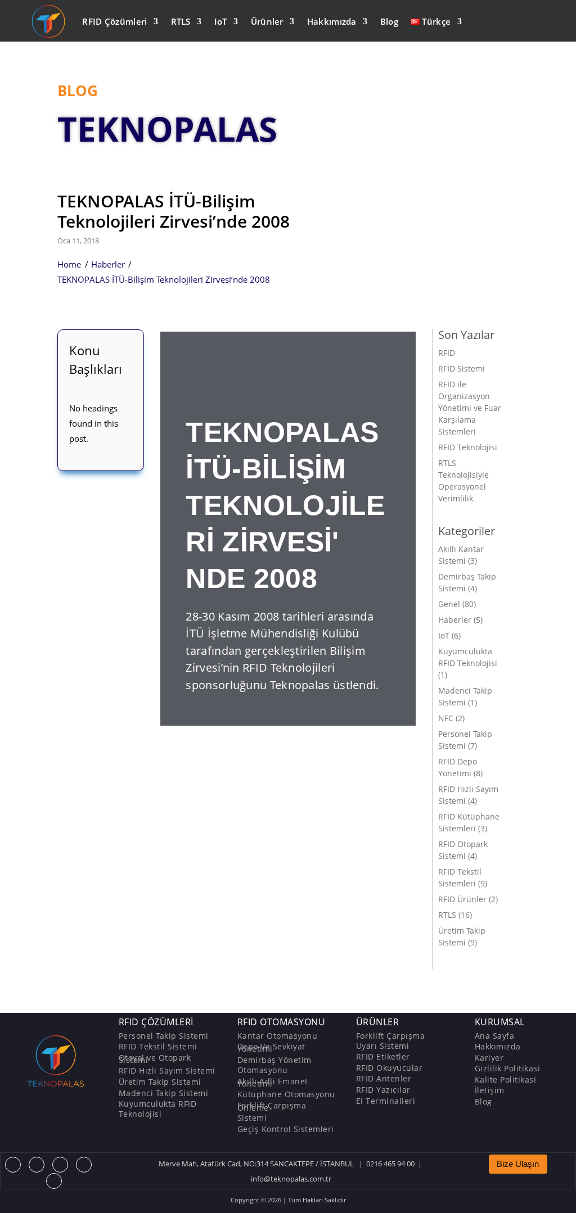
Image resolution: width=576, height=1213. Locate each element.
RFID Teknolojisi (467, 447)
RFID (446, 352)
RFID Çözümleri (114, 21)
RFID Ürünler (462, 899)
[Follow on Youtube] (84, 1165)
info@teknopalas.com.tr (291, 1179)
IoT (220, 21)
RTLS (181, 21)
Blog (389, 21)
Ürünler (267, 21)
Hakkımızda (332, 21)
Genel (449, 604)
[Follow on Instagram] (60, 1165)
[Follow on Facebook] (13, 1165)
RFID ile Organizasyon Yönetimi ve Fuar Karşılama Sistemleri (469, 408)
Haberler (108, 264)
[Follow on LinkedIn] (54, 1181)
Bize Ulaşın (518, 1164)
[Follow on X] (36, 1165)
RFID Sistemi (461, 368)
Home (69, 264)
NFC (445, 718)
